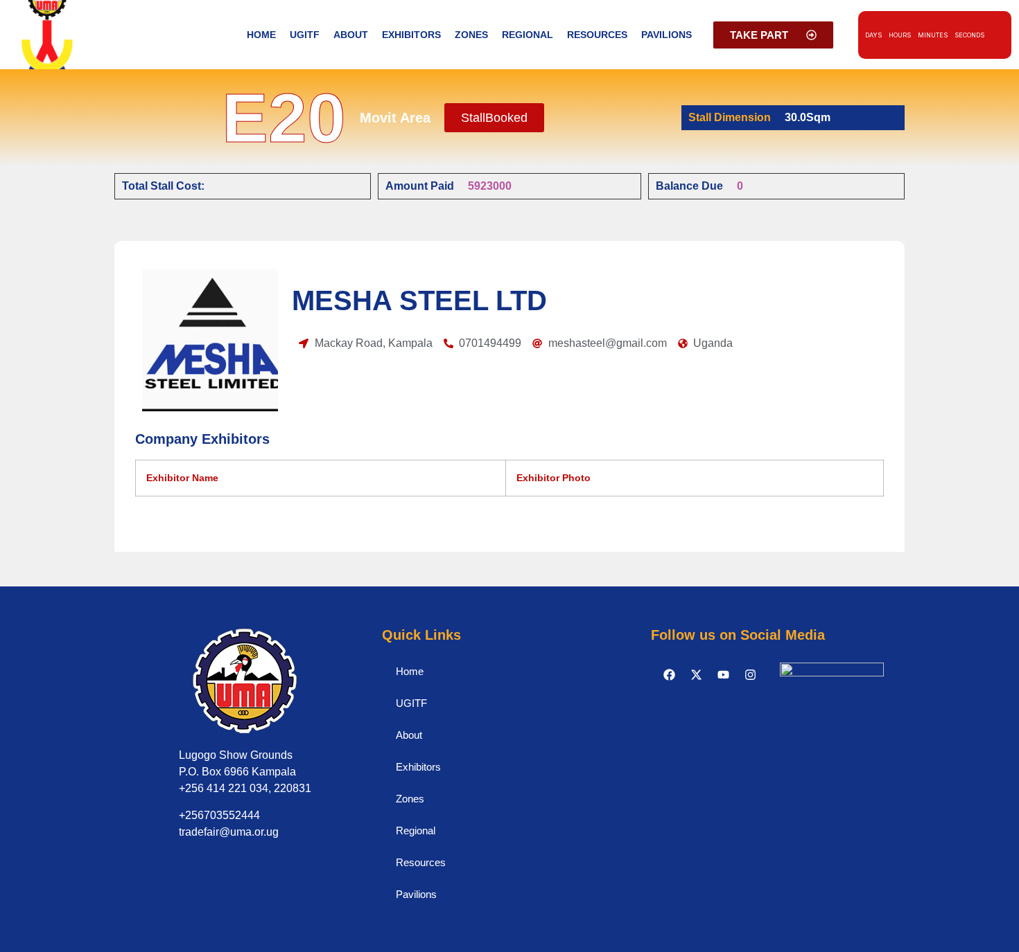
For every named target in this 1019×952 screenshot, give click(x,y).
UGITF (305, 34)
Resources (597, 34)
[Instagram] (751, 674)
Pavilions (666, 34)
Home (261, 34)
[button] (494, 117)
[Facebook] (669, 674)
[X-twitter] (696, 674)
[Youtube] (723, 674)
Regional (527, 34)
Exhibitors (411, 34)
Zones (471, 34)
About (350, 34)
